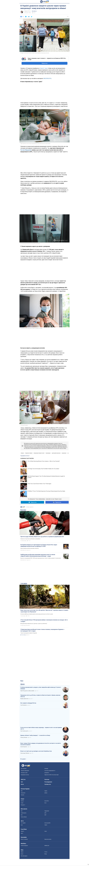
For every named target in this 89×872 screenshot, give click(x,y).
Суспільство (47, 784)
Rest (21, 681)
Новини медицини (24, 845)
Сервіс (45, 824)
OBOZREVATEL (47, 78)
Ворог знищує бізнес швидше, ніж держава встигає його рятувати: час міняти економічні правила (40, 744)
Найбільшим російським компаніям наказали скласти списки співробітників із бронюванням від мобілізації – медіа (37, 555)
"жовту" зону (43, 68)
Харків (45, 790)
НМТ (45, 814)
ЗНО (21, 814)
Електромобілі (47, 822)
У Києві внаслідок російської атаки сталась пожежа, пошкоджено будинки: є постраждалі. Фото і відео (42, 630)
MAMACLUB (46, 845)
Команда (46, 768)
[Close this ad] (88, 864)
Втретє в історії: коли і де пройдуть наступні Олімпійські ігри (36, 751)
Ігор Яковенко (23, 705)
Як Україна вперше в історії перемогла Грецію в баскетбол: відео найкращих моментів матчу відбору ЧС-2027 (38, 545)
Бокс (45, 802)
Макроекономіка (47, 839)
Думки (22, 684)
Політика (46, 779)
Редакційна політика (24, 455)
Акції (22, 824)
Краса (22, 853)
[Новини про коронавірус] (22, 507)
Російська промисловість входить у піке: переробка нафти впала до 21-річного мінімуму (40, 688)
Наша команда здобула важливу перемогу (29, 548)
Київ (21, 790)
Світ (22, 782)
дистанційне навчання (56, 453)
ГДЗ (21, 810)
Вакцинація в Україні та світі (39, 453)
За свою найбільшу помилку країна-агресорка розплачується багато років (36, 614)
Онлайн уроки (23, 812)
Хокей (22, 802)
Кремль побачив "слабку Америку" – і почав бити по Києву (35, 735)
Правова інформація (25, 770)
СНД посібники (24, 816)
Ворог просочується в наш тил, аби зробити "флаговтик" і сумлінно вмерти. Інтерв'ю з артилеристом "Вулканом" (44, 610)
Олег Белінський (24, 731)
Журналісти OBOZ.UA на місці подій (51, 774)
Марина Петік (27, 11)
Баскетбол (46, 800)
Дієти (22, 833)
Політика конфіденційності (49, 770)
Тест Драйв (23, 822)
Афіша (22, 851)
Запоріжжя (23, 792)
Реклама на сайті (24, 772)
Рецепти (22, 831)
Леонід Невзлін (23, 737)
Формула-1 (23, 804)
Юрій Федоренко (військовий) (27, 690)
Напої (45, 831)
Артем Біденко (23, 746)
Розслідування (48, 782)
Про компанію (23, 768)
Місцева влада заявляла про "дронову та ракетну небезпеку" (33, 623)
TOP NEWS (23, 583)
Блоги (22, 784)
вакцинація (64, 453)
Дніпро (45, 792)
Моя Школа (34, 11)
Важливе (23, 510)
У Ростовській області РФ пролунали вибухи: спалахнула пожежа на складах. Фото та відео (44, 620)
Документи (46, 772)
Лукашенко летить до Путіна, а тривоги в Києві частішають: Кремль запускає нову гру (40, 696)
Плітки (45, 851)
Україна (22, 453)
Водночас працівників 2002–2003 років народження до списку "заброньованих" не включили (40, 558)
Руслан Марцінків (25, 150)
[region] (44, 92)
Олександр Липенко (25, 753)
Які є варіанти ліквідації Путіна (28, 703)
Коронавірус (48, 453)
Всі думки (22, 759)
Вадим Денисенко (24, 698)
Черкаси (22, 794)
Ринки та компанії (24, 839)
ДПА (45, 812)
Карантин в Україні (28, 453)
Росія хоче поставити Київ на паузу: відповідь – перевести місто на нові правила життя (41, 728)
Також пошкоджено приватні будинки (28, 633)
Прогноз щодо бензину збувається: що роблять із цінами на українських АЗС (42, 536)
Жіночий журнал (24, 855)
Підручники (46, 810)
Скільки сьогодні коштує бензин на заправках (30, 538)
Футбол (22, 800)
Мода (45, 853)
